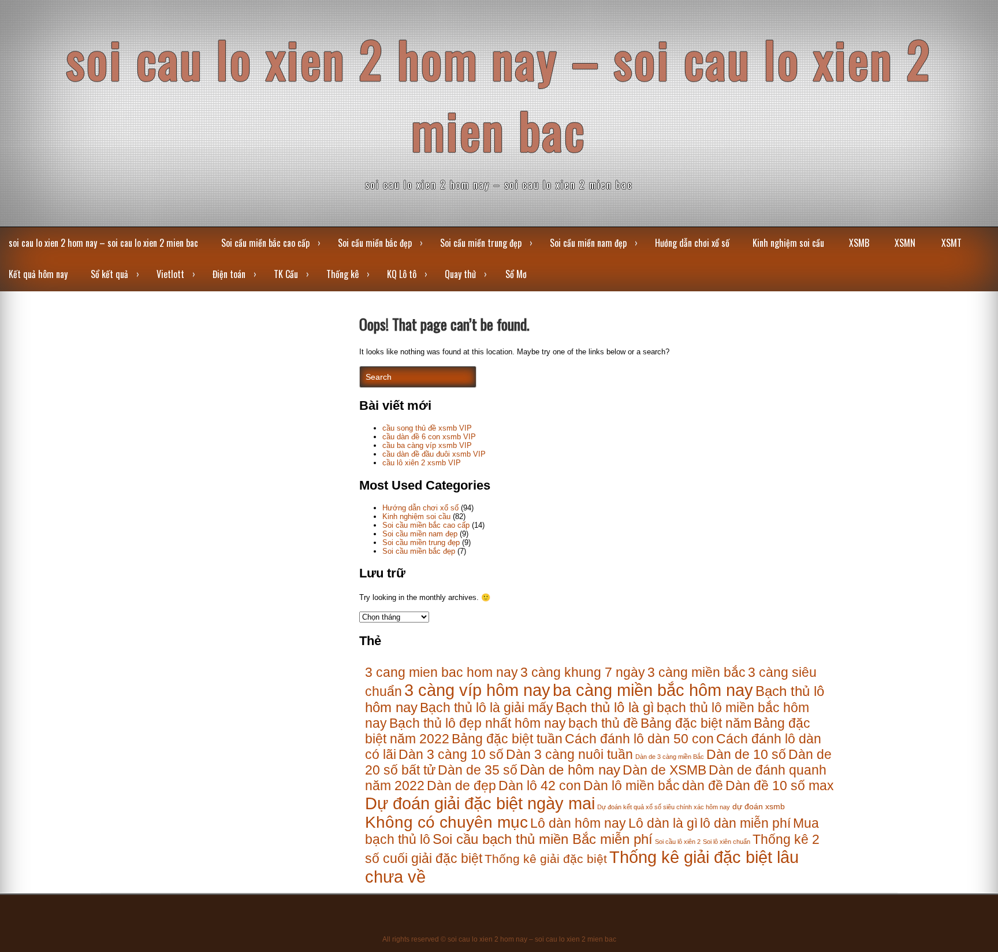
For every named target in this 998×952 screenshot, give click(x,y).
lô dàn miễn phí (745, 823)
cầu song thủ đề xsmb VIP (427, 428)
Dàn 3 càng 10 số (451, 754)
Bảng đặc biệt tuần (507, 738)
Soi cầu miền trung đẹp (481, 243)
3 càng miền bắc (696, 672)
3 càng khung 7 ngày (582, 672)
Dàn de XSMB (664, 769)
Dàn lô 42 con (539, 785)
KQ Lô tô (401, 274)
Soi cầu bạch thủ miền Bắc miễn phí (543, 839)
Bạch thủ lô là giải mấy (486, 707)
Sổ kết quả (109, 274)
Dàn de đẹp (461, 785)
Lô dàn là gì (663, 823)
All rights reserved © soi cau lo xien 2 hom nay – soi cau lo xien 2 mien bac (499, 939)
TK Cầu (286, 274)
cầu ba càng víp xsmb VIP (427, 445)
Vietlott (170, 274)
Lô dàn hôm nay (578, 823)
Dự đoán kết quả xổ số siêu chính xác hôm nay (663, 806)
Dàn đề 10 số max (779, 785)
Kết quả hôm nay (38, 274)
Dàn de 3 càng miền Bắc (669, 756)
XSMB (859, 243)
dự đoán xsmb (758, 806)
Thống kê (342, 274)
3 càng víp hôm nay (477, 689)
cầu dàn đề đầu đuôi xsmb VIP (434, 454)
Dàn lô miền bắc (631, 785)
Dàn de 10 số (746, 754)
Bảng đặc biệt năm (695, 723)
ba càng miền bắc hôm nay (653, 689)
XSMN (905, 243)
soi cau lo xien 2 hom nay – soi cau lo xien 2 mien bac (499, 94)
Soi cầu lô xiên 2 (678, 841)
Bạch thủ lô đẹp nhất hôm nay (477, 723)
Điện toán (229, 274)
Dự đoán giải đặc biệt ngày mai (480, 803)
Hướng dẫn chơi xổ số (692, 243)
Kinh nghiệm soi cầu (788, 243)
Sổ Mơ (516, 274)
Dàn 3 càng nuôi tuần (569, 754)
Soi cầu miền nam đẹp (588, 243)
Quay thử (460, 274)
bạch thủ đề (603, 723)
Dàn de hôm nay (570, 769)
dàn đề (702, 785)
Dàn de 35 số (477, 769)
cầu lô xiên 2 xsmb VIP (421, 462)
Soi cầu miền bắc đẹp (375, 243)
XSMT (951, 243)
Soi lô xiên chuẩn (726, 841)
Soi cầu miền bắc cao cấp (265, 243)
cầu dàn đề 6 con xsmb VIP (429, 436)
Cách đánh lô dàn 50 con (639, 738)
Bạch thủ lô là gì (605, 707)
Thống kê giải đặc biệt (546, 858)
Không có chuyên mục (446, 822)
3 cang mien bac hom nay (441, 672)
